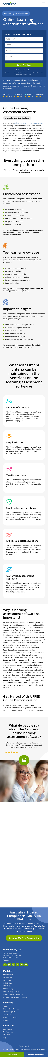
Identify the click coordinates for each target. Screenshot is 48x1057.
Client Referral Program (11, 1009)
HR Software (7, 977)
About (5, 1006)
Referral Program (9, 1012)
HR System (7, 980)
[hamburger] (43, 4)
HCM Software (8, 974)
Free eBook (7, 1035)
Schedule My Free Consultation (24, 938)
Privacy (5, 1020)
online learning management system (28, 123)
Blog (4, 1038)
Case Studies (7, 1029)
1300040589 (12, 1054)
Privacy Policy (27, 75)
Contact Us (7, 1015)
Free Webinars (8, 1032)
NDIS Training (8, 989)
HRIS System (7, 986)
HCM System (7, 983)
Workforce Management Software (15, 997)
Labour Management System (13, 994)
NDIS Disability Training (11, 992)
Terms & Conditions (10, 1017)
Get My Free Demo (24, 65)
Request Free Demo (36, 1054)
